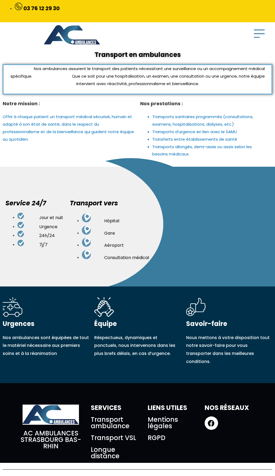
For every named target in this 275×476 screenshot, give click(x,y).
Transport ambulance (110, 422)
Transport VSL (113, 437)
